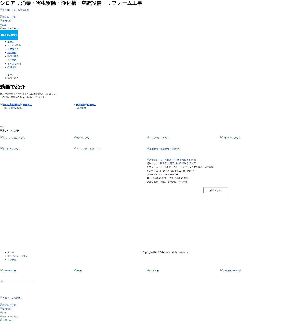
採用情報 (11, 67)
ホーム (10, 41)
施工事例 (11, 52)
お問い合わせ (216, 190)
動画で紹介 (13, 56)
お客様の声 (13, 48)
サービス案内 (14, 45)
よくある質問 (14, 63)
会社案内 (11, 59)
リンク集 (11, 259)
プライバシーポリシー (18, 255)
